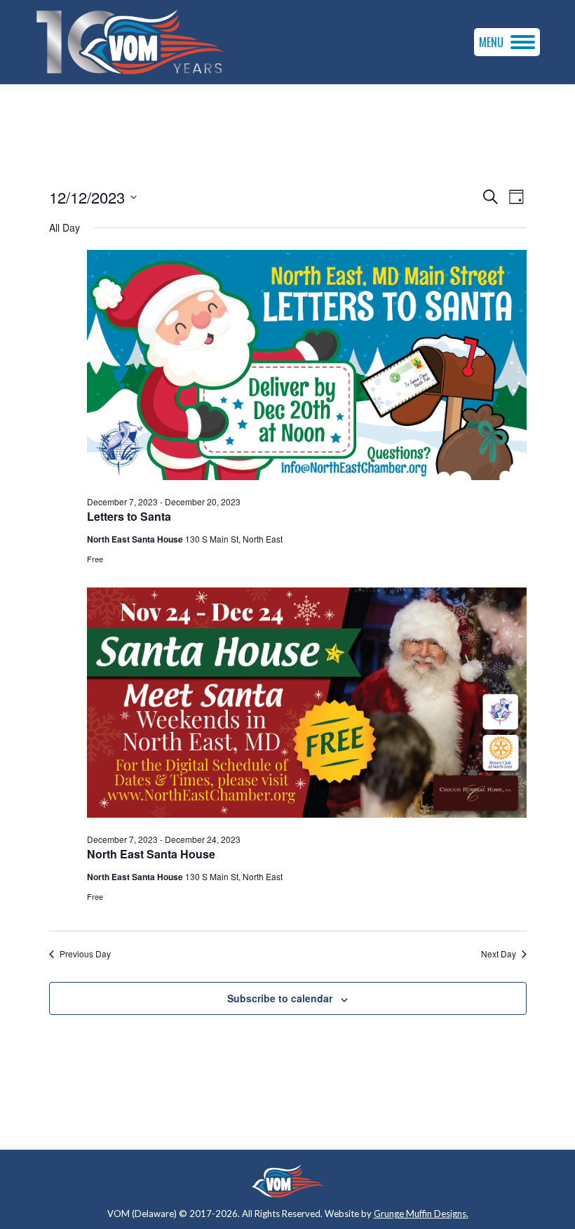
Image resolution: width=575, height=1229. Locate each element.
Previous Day (85, 953)
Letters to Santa (129, 516)
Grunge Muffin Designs (420, 1213)
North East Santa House (151, 854)
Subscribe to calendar (279, 998)
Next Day (498, 953)
